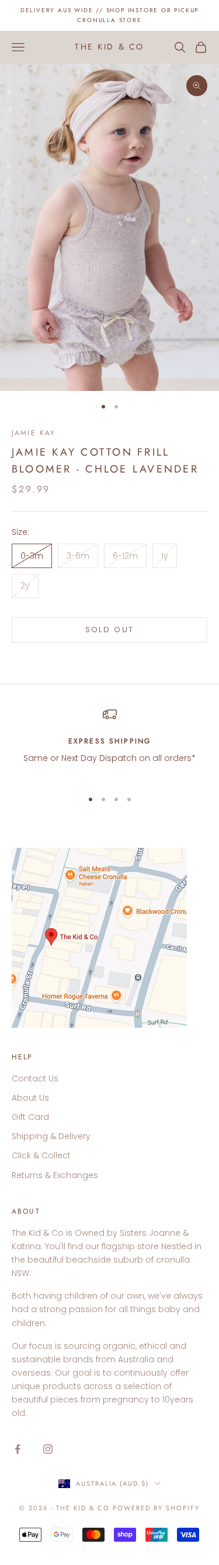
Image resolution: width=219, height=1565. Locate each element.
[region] (109, 743)
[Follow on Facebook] (17, 1449)
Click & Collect (41, 1155)
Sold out (109, 629)
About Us (30, 1098)
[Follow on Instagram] (48, 1449)
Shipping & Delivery (51, 1136)
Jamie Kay (33, 433)
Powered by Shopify (156, 1508)
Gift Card (30, 1117)
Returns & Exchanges (55, 1175)
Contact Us (35, 1078)
